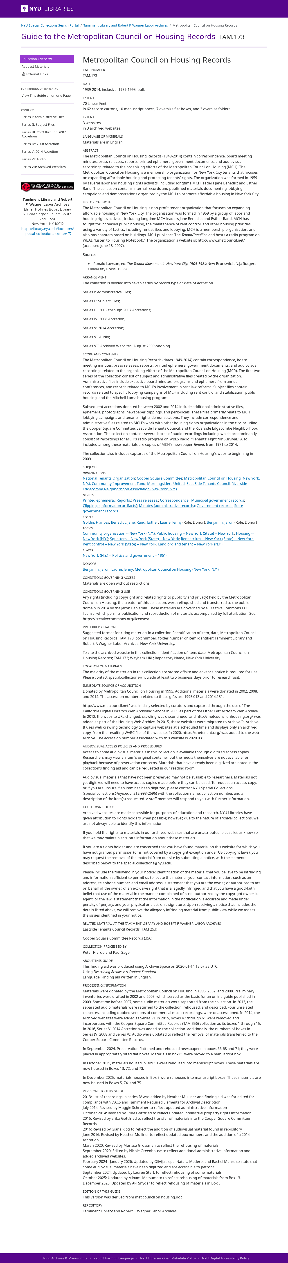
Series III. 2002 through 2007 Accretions (44, 134)
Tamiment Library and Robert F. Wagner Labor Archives (125, 25)
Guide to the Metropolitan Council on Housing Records (133, 36)
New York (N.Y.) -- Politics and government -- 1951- (125, 555)
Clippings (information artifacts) (110, 505)
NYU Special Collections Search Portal (50, 25)
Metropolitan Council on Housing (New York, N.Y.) (177, 569)
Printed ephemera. (99, 500)
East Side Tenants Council (208, 483)
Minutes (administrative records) (167, 505)
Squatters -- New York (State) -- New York (144, 538)
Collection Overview (37, 59)
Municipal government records (217, 500)
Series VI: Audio (34, 159)
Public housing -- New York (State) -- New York (195, 533)
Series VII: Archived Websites (44, 167)
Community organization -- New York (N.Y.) (119, 533)
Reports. (124, 500)
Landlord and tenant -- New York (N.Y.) (190, 544)
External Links (37, 74)
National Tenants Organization (109, 478)
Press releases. (145, 500)
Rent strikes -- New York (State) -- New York (217, 538)
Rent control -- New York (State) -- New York (119, 544)
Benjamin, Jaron (220, 522)
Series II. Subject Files (38, 124)
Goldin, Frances (96, 522)
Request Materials (35, 66)
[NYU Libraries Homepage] (144, 8)
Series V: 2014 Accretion (40, 151)
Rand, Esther (147, 522)
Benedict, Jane (123, 522)
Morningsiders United (166, 483)
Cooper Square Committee (159, 478)
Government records (214, 505)
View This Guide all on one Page (46, 95)
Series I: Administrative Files (43, 117)
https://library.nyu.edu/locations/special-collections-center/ (47, 231)
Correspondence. (174, 500)
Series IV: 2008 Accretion (40, 144)
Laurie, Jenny (171, 522)
